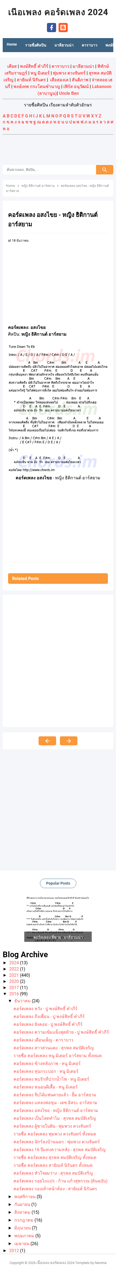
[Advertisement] (58, 150)
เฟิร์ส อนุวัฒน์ (76, 86)
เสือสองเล (59, 79)
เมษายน (22, 1243)
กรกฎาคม (24, 1220)
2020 (14, 981)
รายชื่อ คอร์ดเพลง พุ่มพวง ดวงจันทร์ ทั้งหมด (54, 1134)
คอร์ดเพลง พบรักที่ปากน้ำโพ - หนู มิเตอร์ (51, 1079)
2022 (14, 969)
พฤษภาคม (24, 1235)
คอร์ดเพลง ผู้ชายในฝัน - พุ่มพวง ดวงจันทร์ (52, 1126)
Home (12, 44)
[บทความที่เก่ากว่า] (68, 740)
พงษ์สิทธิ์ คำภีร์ (34, 66)
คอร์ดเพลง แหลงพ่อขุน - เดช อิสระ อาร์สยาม (55, 1102)
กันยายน (22, 1204)
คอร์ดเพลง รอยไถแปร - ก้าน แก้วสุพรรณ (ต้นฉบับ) (60, 1181)
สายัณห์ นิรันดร (31, 79)
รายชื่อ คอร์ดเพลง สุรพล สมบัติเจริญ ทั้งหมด (54, 1157)
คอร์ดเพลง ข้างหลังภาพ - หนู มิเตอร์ (47, 1063)
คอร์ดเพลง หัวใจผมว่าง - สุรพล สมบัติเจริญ (53, 1173)
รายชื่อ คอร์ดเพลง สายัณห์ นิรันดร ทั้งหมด (53, 1165)
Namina (101, 1263)
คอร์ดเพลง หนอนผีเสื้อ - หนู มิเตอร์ (45, 1087)
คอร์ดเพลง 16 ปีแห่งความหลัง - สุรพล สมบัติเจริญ (59, 1149)
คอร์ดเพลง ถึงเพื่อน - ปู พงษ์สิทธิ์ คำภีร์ (49, 1016)
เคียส (12, 66)
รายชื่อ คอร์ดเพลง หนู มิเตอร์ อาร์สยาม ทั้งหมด (57, 1055)
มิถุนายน (23, 1227)
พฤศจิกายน (25, 1196)
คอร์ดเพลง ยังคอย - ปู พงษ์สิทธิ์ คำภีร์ (48, 1024)
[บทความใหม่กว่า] (47, 740)
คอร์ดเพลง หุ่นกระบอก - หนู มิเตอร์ (46, 1071)
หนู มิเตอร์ (40, 73)
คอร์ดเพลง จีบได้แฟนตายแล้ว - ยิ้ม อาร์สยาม (54, 1094)
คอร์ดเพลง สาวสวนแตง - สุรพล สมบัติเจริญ (53, 1047)
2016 (14, 993)
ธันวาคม (23, 1000)
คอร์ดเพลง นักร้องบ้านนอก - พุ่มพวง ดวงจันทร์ (56, 1141)
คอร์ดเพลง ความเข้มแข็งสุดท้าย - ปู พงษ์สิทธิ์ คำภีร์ (61, 1032)
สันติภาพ (80, 79)
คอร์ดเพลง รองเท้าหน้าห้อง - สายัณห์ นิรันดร (55, 1188)
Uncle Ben (69, 93)
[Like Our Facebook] (51, 27)
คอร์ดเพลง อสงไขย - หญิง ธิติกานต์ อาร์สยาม (55, 1110)
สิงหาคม (23, 1212)
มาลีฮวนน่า (83, 66)
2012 (14, 1250)
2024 (14, 962)
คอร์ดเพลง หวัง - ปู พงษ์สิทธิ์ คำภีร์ (45, 1008)
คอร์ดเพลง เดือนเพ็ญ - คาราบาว (43, 1040)
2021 (14, 975)
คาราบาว (60, 66)
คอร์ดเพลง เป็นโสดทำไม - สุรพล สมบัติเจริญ (54, 1118)
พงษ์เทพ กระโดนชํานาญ (36, 86)
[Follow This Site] (63, 27)
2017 (14, 987)
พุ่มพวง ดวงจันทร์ (69, 73)
